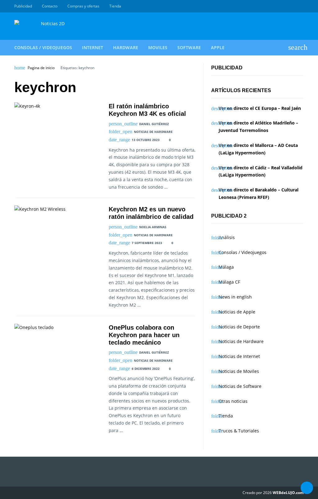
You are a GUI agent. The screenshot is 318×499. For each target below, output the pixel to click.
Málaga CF (229, 282)
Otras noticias (233, 401)
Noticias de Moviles (239, 371)
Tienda (115, 6)
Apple (218, 47)
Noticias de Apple (237, 312)
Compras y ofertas (83, 6)
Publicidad (23, 6)
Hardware (125, 47)
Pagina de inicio (41, 67)
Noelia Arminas (152, 227)
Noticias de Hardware (153, 131)
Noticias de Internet (239, 356)
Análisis (227, 237)
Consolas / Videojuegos (43, 47)
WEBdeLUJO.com (288, 492)
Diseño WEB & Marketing (293, 6)
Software (189, 47)
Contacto (49, 6)
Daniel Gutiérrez (154, 124)
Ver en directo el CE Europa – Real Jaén (260, 108)
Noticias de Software (240, 386)
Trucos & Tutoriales (239, 431)
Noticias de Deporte (239, 327)
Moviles (157, 47)
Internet (92, 47)
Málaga (226, 267)
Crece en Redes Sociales (300, 6)
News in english (235, 297)
